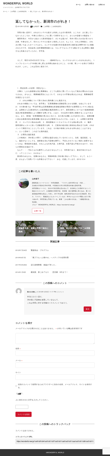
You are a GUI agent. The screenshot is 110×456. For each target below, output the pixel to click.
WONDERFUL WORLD (18, 3)
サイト (18, 372)
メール (18, 360)
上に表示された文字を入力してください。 (32, 400)
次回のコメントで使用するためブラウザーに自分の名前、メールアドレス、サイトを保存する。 (55, 386)
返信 (87, 309)
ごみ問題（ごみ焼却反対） (52, 26)
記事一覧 (37, 211)
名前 (18, 348)
